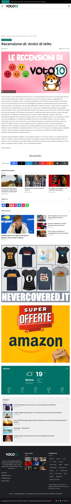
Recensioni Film (16, 36)
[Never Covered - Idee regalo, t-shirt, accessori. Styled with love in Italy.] (35, 301)
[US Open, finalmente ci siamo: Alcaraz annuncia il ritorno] (41, 226)
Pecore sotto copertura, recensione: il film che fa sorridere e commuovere (9, 190)
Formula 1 (61, 461)
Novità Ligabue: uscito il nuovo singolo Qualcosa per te (25, 1)
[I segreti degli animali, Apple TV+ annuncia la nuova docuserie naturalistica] (8, 415)
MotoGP (66, 464)
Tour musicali (58, 473)
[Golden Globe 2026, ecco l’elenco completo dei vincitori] (35, 468)
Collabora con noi (6, 475)
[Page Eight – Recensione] (8, 430)
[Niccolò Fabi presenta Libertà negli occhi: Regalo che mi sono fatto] (28, 468)
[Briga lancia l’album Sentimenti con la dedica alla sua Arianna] (28, 463)
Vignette (52, 476)
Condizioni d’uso (5, 478)
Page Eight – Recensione (21, 428)
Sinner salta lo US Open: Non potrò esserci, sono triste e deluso (14, 236)
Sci (57, 470)
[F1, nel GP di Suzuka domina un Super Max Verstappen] (35, 459)
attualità (52, 458)
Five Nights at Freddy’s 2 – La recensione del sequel (58, 189)
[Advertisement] (35, 21)
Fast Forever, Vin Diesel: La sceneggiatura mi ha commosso (58, 232)
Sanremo (52, 470)
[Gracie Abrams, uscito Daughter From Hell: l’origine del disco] (35, 463)
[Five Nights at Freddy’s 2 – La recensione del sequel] (59, 181)
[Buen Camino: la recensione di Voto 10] (35, 181)
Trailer (65, 473)
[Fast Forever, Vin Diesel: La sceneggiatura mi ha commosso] (41, 233)
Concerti (58, 458)
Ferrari (54, 461)
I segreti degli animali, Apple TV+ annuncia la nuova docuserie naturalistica (38, 412)
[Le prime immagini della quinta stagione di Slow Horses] (42, 463)
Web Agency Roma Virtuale (43, 501)
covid (64, 458)
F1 (50, 461)
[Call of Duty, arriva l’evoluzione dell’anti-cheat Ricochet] (28, 459)
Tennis (51, 473)
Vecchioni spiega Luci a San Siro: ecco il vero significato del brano (35, 405)
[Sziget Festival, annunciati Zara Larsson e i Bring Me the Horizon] (8, 438)
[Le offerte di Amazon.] (35, 362)
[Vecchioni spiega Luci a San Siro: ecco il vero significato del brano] (8, 407)
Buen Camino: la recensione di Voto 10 (34, 189)
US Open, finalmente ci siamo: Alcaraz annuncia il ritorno (57, 224)
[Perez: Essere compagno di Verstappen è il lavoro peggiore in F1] (42, 459)
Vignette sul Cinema (54, 479)
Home (4, 36)
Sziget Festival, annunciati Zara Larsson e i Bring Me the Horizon (34, 436)
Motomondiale (53, 467)
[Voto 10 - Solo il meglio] (12, 6)
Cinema (9, 36)
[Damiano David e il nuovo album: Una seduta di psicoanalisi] (42, 468)
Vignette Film (59, 476)
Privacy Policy (5, 481)
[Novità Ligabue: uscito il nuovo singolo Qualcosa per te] (41, 218)
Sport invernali (63, 470)
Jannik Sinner (53, 464)
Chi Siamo (4, 472)
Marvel (60, 464)
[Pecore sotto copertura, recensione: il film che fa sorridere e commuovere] (11, 181)
